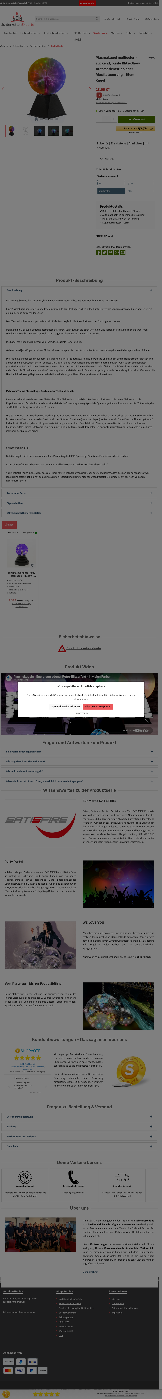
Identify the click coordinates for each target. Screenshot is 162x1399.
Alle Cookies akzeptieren (98, 706)
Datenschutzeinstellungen (65, 706)
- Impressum (81, 713)
